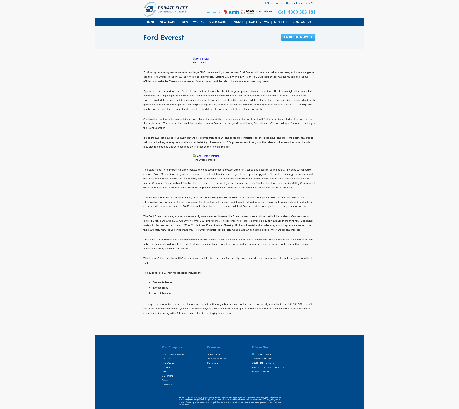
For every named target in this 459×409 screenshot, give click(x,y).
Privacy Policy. (184, 404)
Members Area (274, 3)
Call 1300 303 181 (297, 12)
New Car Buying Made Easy (174, 354)
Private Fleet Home (165, 9)
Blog (313, 3)
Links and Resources (296, 3)
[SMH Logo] (232, 13)
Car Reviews (259, 22)
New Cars (168, 22)
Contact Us (302, 22)
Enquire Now (298, 37)
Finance (237, 22)
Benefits (281, 22)
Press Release (264, 11)
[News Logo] (247, 13)
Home (150, 22)
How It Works (192, 22)
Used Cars (217, 22)
